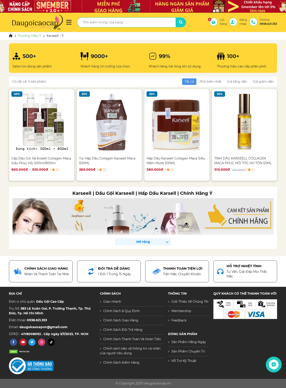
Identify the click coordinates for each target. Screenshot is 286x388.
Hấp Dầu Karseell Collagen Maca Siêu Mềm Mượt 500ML (176, 160)
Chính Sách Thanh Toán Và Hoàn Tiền (132, 339)
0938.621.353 (37, 320)
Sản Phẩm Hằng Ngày (188, 342)
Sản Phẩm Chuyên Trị (188, 351)
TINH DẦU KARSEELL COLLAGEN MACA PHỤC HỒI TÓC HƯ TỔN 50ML (243, 160)
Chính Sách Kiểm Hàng (121, 363)
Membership (181, 311)
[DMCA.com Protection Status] (20, 351)
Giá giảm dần (263, 82)
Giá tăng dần (237, 82)
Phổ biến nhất (210, 82)
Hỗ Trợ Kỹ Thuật (183, 361)
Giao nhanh (112, 302)
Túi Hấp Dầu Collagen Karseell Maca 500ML (107, 160)
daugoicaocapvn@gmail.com (43, 327)
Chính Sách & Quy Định (121, 311)
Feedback (178, 320)
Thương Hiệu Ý (29, 36)
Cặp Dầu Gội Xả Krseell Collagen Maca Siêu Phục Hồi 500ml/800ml (41, 160)
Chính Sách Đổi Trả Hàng (123, 330)
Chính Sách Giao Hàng (120, 320)
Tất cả (189, 82)
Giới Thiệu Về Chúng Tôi (189, 302)
